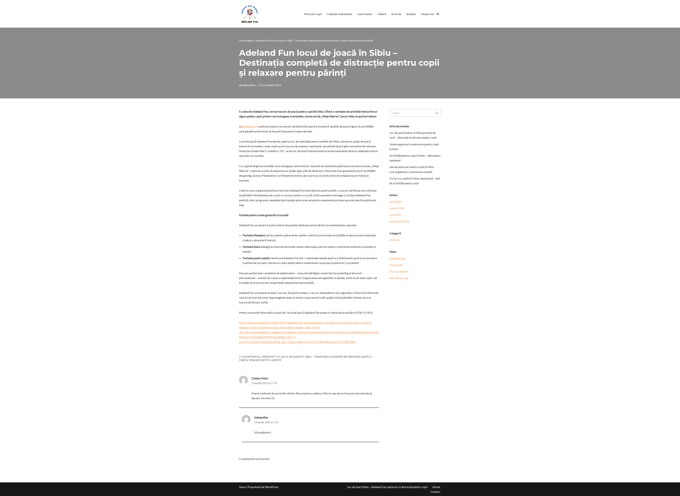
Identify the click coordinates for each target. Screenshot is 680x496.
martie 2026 (396, 208)
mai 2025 (395, 214)
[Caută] (438, 14)
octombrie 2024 (399, 221)
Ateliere (411, 14)
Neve (242, 487)
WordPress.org (398, 278)
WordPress (272, 487)
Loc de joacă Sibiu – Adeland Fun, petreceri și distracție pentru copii (387, 487)
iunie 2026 (395, 201)
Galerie (382, 14)
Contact (435, 491)
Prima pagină (246, 40)
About (436, 487)
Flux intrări (396, 265)
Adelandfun (249, 85)
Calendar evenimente (339, 14)
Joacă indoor (365, 14)
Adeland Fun (249, 126)
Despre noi (427, 14)
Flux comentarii (398, 271)
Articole (396, 14)
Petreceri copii (313, 14)
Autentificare (397, 258)
